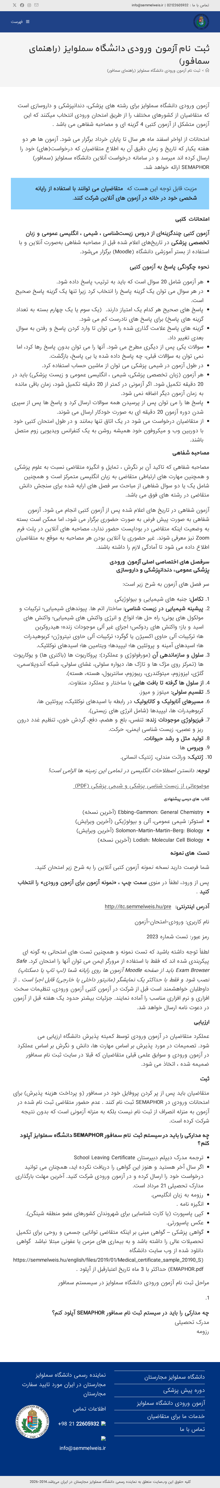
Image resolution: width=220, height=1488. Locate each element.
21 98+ (79, 1424)
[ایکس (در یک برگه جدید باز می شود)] (14, 5)
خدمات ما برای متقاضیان (176, 1416)
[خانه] (207, 70)
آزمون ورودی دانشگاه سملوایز (171, 1403)
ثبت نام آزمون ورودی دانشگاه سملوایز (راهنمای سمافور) (153, 70)
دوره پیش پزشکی (184, 1390)
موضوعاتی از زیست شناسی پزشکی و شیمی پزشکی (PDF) (141, 786)
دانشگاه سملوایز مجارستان (174, 1377)
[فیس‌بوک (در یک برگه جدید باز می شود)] (22, 5)
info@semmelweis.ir (83, 1448)
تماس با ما (192, 1429)
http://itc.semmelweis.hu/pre (138, 906)
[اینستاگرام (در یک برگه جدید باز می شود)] (29, 5)
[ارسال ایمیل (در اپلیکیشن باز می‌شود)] (35, 5)
